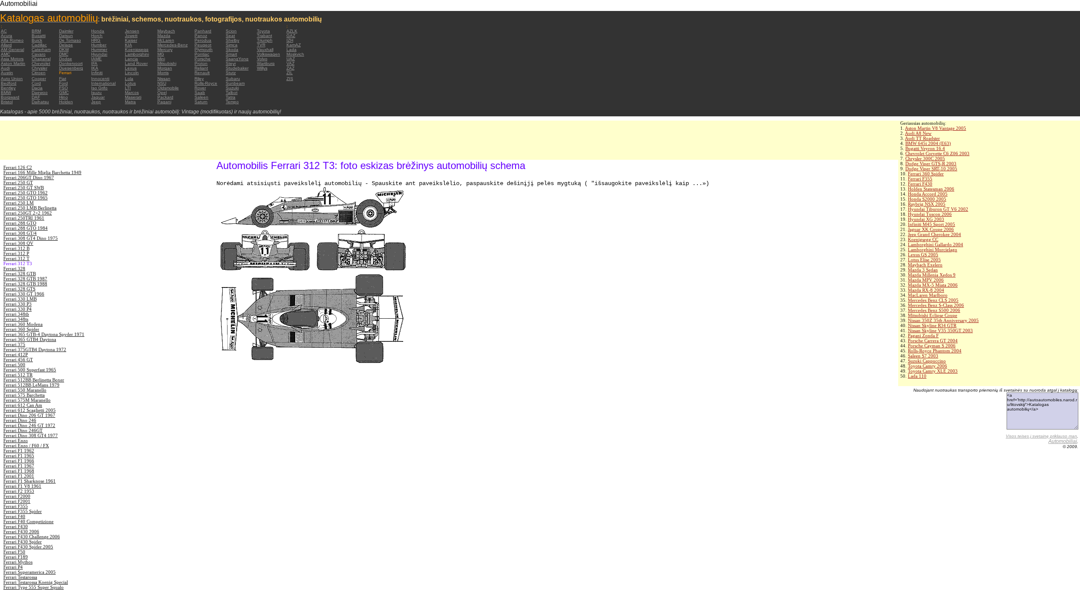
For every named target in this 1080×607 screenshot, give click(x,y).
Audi (5, 68)
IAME (96, 58)
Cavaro (39, 54)
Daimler (66, 31)
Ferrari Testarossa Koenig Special (35, 582)
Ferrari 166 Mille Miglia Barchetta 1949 (42, 172)
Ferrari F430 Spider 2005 (28, 546)
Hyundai (99, 54)
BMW (6, 92)
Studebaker (237, 68)
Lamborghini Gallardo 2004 (935, 244)
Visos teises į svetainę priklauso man (1041, 436)
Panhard (202, 31)
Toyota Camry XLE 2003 (933, 370)
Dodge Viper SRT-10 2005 (931, 168)
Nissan (163, 78)
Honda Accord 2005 (928, 193)
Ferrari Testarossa (20, 577)
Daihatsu (40, 101)
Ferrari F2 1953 (18, 491)
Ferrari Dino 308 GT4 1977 (30, 435)
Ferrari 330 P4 (17, 309)
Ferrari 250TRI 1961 (23, 217)
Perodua (202, 40)
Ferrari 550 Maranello (24, 389)
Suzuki (232, 88)
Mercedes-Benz (172, 45)
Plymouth (203, 49)
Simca (232, 45)
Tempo (232, 101)
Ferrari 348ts (15, 319)
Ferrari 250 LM (18, 202)
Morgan (164, 68)
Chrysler (39, 68)
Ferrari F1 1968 (18, 470)
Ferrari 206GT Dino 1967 (28, 177)
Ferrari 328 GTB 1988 (25, 283)
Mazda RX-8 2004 (926, 290)
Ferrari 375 (14, 344)
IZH (289, 40)
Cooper (39, 78)
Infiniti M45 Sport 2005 (931, 224)
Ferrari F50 (14, 551)
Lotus (130, 83)
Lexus (131, 68)
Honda (97, 31)
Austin (7, 72)
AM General (12, 49)
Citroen (39, 72)
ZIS (289, 78)
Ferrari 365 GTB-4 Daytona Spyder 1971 (43, 334)
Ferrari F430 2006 (21, 531)
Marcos (132, 92)
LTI (128, 88)
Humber (98, 45)
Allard (6, 45)
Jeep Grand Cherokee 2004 (934, 234)
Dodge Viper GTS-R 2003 (930, 163)
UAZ (290, 58)
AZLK (291, 31)
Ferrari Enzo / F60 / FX (26, 445)
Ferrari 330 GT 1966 (23, 293)
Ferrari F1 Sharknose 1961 (29, 480)
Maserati (133, 97)
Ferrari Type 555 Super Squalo (33, 587)
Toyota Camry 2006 (927, 365)
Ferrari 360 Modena (23, 324)
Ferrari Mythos (17, 561)
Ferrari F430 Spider (22, 541)
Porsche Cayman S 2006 (932, 345)
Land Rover (136, 63)
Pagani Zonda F (923, 335)
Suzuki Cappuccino (927, 360)
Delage (66, 45)
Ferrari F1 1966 (18, 460)
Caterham (41, 49)
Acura (6, 35)
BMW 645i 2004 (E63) (928, 143)
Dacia (37, 88)
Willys (262, 68)
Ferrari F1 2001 (18, 475)
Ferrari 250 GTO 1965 (25, 197)
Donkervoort (71, 63)
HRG (95, 40)
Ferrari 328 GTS (19, 288)
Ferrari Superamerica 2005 (29, 572)
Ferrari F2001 (16, 501)
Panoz (200, 35)
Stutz (231, 72)
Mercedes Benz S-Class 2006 (936, 305)
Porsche (202, 58)
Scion (231, 31)
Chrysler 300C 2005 (925, 158)
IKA (94, 68)
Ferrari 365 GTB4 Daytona (29, 339)
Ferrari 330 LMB (20, 298)
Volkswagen (268, 54)
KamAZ (293, 45)
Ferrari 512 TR (17, 374)
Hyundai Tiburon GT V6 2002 (938, 209)
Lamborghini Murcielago (932, 249)
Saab (199, 92)
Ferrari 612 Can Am (22, 405)
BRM (36, 31)
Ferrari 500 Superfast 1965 (29, 369)
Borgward (10, 97)
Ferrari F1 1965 (18, 455)
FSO (63, 88)
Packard (165, 97)
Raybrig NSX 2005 (926, 204)
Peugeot (202, 45)
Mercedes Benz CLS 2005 (933, 300)
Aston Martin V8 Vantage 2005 (935, 128)
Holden (66, 101)
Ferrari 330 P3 (17, 303)
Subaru (233, 78)
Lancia (131, 58)
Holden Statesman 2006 (931, 188)
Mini (161, 58)
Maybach (166, 31)
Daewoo (40, 92)
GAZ (290, 35)
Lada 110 (917, 376)
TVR (261, 45)
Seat (230, 35)
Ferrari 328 (14, 268)
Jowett (131, 35)
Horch (97, 35)
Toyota (263, 31)
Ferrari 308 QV (18, 243)
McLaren (165, 40)
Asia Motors (12, 58)
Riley (199, 78)
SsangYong (237, 58)
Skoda (232, 49)
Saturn (201, 101)
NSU (161, 83)
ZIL (289, 72)
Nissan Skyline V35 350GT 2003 (940, 330)
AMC (5, 54)
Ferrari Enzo (15, 440)
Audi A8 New (918, 133)
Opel (162, 92)
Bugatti (39, 35)
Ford (63, 83)
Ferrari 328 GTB (19, 273)
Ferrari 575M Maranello (27, 400)
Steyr (231, 63)
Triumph (265, 40)
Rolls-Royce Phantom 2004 (934, 350)
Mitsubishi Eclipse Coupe (932, 315)
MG (160, 54)
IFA (94, 63)
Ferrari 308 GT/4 (20, 233)
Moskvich (295, 54)
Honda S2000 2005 (927, 198)
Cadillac (39, 45)
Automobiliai (1062, 441)
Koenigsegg (136, 49)
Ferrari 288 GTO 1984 (25, 228)
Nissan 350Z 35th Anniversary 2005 (943, 320)
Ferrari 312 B (16, 248)
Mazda (163, 35)
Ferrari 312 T (16, 258)
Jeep (96, 101)
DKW (64, 49)
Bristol (7, 101)
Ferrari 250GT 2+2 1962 (27, 212)
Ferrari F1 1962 (18, 450)
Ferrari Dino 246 (19, 420)
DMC (63, 54)
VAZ (290, 63)
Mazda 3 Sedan (923, 269)
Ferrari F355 (920, 178)
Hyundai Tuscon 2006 (930, 214)
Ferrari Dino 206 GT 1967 (29, 415)
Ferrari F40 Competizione (28, 521)
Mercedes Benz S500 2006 (934, 310)
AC (4, 31)
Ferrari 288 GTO (19, 223)
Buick (37, 40)
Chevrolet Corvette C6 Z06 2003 (937, 153)
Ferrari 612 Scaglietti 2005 (29, 410)
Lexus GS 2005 (923, 254)
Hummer (99, 49)
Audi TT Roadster (922, 138)
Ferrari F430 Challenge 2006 (31, 536)
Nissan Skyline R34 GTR (932, 325)
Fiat (62, 78)
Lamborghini (137, 54)
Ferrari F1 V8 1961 (22, 486)
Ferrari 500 (14, 364)
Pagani (164, 101)
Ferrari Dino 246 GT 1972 (29, 425)
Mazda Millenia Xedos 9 (932, 274)
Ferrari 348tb (16, 314)
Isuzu (96, 92)
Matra (130, 101)
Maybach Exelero (925, 264)
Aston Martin (13, 63)
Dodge (65, 58)
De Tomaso (70, 40)
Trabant (264, 35)
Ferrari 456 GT (18, 359)
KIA (128, 45)
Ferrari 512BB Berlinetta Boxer (33, 379)
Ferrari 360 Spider (926, 173)
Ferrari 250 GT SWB (23, 187)
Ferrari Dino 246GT (23, 430)
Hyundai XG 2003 (926, 219)
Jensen (132, 31)
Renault (202, 72)
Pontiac (201, 54)
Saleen (201, 97)
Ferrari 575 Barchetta (24, 395)
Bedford (8, 83)
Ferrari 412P (15, 354)
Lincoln (132, 72)
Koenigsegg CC (923, 239)
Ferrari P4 (13, 566)
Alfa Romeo (12, 40)
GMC (64, 92)
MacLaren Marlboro (928, 295)
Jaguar (98, 97)
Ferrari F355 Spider (22, 511)
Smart (231, 54)
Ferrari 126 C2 (17, 167)
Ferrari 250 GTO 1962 (25, 192)
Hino (63, 97)
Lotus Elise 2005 (924, 259)
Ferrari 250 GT (18, 182)
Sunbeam (235, 83)
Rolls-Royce (205, 83)
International (103, 83)
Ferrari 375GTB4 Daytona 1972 (34, 349)
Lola (129, 78)
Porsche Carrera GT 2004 (933, 340)
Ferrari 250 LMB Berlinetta (30, 207)
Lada (291, 49)
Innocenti (100, 78)
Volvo (262, 58)
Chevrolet (41, 63)
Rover (200, 88)
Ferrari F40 (14, 516)
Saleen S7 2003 (923, 355)
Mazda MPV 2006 (926, 279)
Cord (36, 83)
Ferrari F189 (15, 556)
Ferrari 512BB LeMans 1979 (31, 384)
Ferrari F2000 (16, 496)
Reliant (201, 68)
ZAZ (290, 68)
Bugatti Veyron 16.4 (925, 148)
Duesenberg (71, 68)
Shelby (232, 40)
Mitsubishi (166, 63)
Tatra (230, 97)
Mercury (165, 49)
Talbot (232, 92)
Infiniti (97, 72)
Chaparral (41, 58)
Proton (201, 63)
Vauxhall (265, 49)
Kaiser (131, 40)
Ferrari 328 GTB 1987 (25, 278)
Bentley (8, 88)
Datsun (66, 35)
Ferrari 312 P (16, 253)
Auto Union (12, 78)
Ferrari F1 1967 (18, 465)
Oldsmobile (168, 88)
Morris (163, 72)
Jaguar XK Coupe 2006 (931, 229)
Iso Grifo (99, 88)
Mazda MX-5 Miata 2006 (933, 284)
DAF (36, 97)
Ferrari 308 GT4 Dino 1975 (30, 238)
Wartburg (266, 63)
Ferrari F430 (920, 183)
